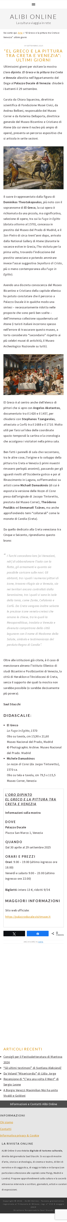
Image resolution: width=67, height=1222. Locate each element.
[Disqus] (33, 995)
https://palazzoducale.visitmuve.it (28, 917)
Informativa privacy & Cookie (19, 1135)
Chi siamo (6, 1122)
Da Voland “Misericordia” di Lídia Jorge (29, 1073)
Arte (20, 32)
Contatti (5, 1129)
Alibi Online (33, 16)
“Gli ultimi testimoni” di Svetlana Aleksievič (32, 1068)
